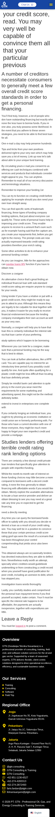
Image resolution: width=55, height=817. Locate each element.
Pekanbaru (15, 725)
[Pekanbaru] (4, 726)
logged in (21, 626)
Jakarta (13, 739)
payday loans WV (15, 264)
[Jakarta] (4, 740)
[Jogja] (4, 712)
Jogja (12, 711)
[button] (50, 4)
